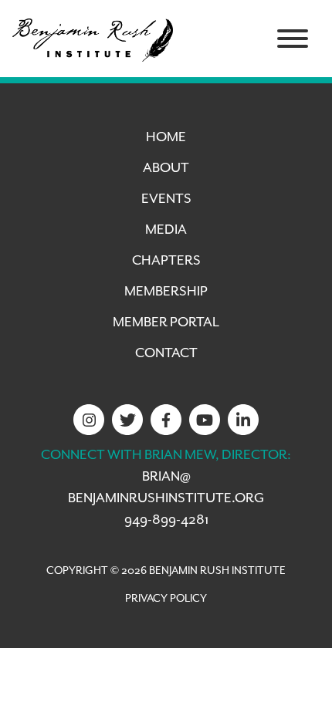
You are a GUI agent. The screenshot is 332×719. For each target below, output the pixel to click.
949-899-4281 (166, 520)
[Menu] (293, 38)
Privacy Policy (166, 598)
